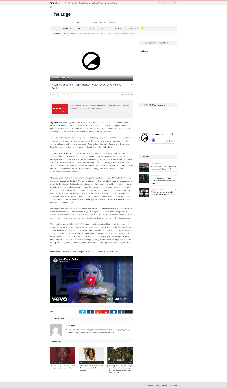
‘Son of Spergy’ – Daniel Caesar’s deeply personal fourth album (63, 367)
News (102, 28)
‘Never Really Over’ (65, 153)
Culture (66, 28)
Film (78, 28)
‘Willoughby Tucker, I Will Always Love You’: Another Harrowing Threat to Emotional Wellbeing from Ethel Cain (120, 369)
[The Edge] (60, 13)
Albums (124, 95)
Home (55, 28)
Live (90, 28)
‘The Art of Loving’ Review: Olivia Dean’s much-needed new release (91, 368)
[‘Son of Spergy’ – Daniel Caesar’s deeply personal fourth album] (62, 355)
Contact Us (131, 28)
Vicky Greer (70, 325)
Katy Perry (54, 122)
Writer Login (173, 385)
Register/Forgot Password (157, 385)
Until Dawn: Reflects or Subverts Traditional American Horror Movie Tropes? (92, 3)
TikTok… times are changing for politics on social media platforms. (163, 193)
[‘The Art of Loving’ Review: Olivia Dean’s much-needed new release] (91, 355)
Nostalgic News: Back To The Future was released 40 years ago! (163, 167)
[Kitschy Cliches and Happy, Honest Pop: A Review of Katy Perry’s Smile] (91, 61)
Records (116, 28)
